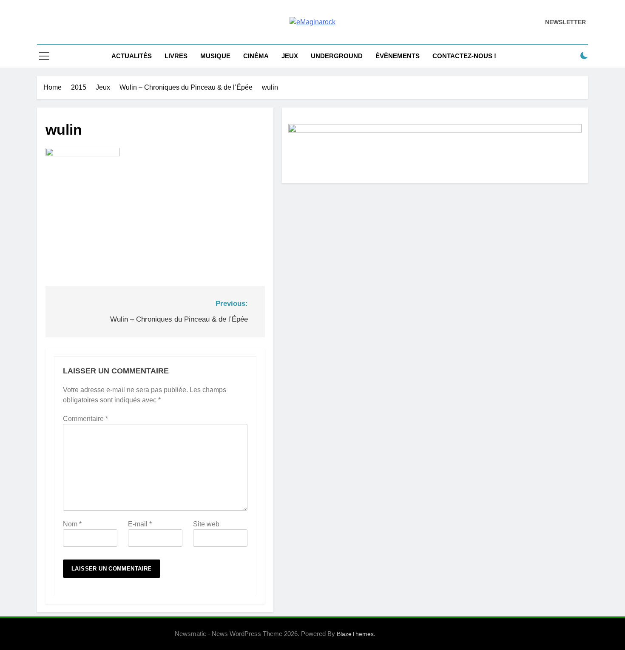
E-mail (140, 524)
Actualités (131, 55)
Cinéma (256, 55)
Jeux (289, 55)
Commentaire (85, 418)
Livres (176, 55)
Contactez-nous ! (464, 55)
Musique (215, 55)
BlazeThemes (355, 633)
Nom (72, 524)
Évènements (397, 55)
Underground (337, 55)
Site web (206, 524)
